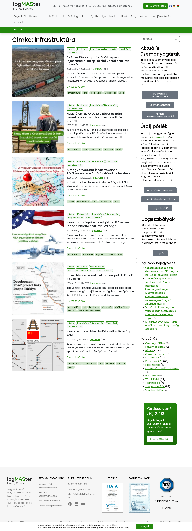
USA (120, 254)
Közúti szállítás (97, 266)
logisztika (100, 254)
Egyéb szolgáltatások (103, 16)
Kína (85, 93)
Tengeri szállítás (75, 217)
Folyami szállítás (155, 347)
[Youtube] (83, 504)
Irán (85, 149)
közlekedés (88, 254)
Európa (71, 202)
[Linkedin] (76, 504)
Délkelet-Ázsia (74, 363)
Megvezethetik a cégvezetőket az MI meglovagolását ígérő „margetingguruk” (158, 298)
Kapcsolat (20, 22)
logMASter (98, 68)
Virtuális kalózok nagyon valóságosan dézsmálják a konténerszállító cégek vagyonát (160, 313)
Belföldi (52, 16)
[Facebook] (70, 504)
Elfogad (145, 526)
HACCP (166, 508)
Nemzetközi (36, 16)
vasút (121, 93)
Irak (84, 307)
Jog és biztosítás (155, 354)
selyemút (110, 363)
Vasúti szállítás (75, 52)
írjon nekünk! (154, 431)
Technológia (152, 383)
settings (125, 527)
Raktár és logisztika (73, 16)
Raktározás (152, 375)
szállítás (111, 254)
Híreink (71, 49)
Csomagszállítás (155, 343)
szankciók (108, 149)
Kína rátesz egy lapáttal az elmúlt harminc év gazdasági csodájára (162, 325)
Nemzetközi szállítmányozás (103, 49)
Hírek (124, 16)
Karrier (144, 16)
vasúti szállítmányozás (89, 310)
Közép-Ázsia (96, 93)
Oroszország (110, 93)
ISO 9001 (166, 496)
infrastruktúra (74, 93)
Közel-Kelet (82, 49)
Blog (133, 16)
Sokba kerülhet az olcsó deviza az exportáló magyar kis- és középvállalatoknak (161, 271)
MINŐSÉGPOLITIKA (166, 501)
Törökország (105, 202)
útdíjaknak (158, 137)
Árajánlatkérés (162, 16)
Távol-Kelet (125, 49)
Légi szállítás (83, 214)
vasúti (71, 367)
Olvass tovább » (76, 86)
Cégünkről (20, 16)
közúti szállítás (122, 307)
